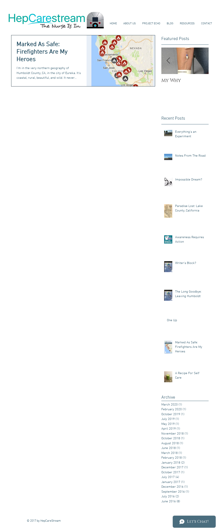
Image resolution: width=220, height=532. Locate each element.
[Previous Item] (168, 60)
